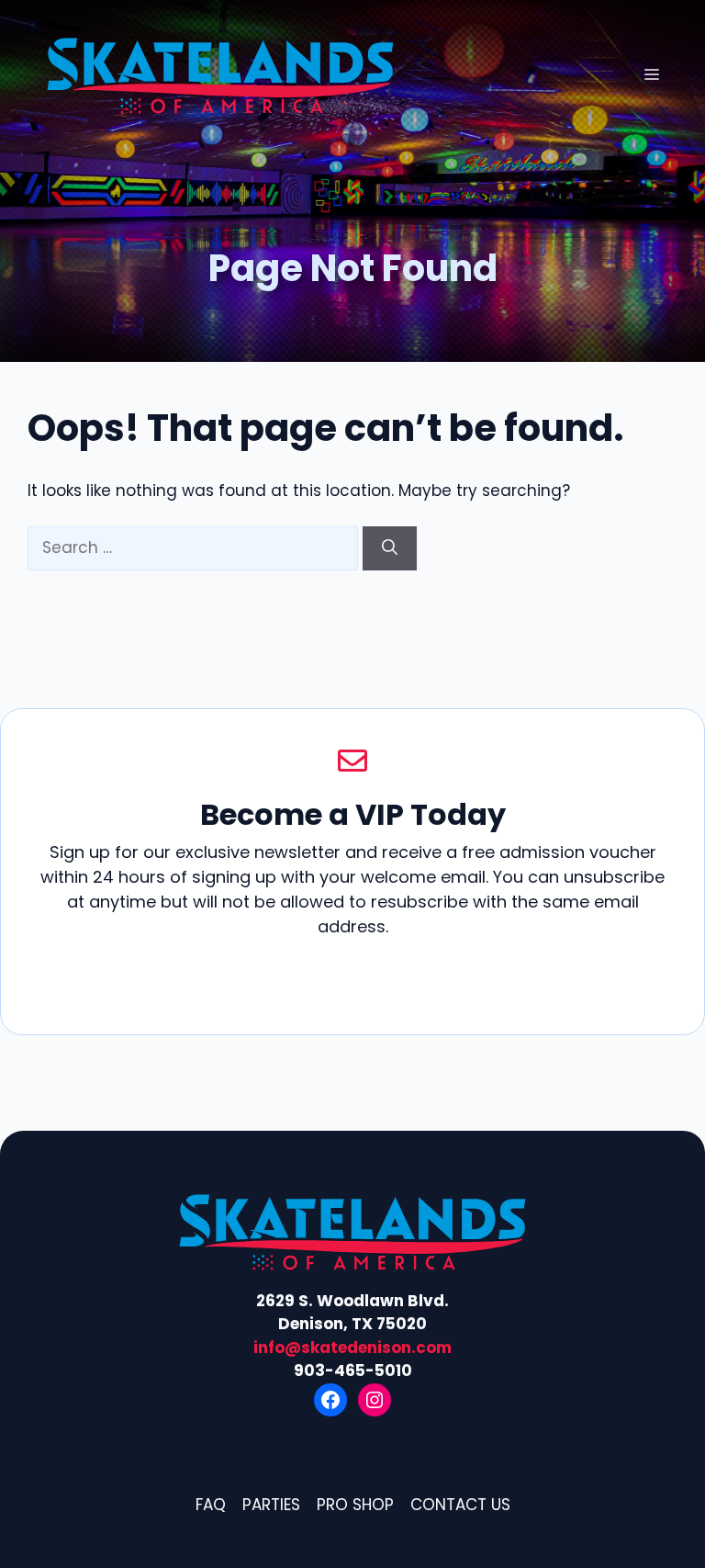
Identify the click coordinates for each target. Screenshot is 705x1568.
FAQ (211, 1505)
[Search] (390, 548)
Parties (271, 1505)
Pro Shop (355, 1505)
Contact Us (460, 1505)
